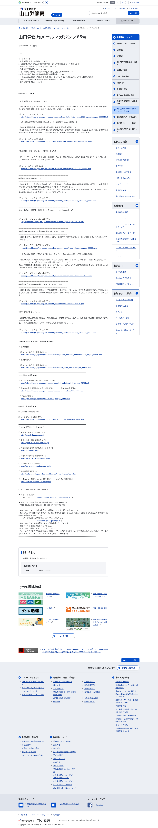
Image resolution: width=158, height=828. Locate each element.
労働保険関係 (89, 685)
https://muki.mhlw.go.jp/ (30, 451)
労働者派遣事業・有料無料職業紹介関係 (64, 693)
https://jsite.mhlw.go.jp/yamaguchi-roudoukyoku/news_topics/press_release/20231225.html (56, 276)
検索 (135, 13)
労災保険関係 (58, 689)
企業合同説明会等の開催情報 (33, 741)
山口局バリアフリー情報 (126, 123)
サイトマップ (134, 8)
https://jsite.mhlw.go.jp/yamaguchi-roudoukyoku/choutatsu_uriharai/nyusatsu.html (52, 419)
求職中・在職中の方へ (30, 748)
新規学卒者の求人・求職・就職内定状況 (127, 686)
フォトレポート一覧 (30, 691)
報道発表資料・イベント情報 (33, 695)
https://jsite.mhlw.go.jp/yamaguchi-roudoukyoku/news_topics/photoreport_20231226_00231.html (58, 332)
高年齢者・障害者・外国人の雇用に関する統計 (127, 710)
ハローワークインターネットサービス (126, 225)
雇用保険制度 (121, 190)
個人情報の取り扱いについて (127, 130)
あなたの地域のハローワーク (126, 331)
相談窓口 (118, 265)
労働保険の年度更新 (123, 172)
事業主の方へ (27, 745)
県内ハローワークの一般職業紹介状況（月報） (127, 701)
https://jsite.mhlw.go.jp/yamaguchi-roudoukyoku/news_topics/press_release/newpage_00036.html (59, 248)
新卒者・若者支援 (29, 752)
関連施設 (120, 56)
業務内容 (120, 50)
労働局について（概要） (126, 43)
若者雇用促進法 (122, 306)
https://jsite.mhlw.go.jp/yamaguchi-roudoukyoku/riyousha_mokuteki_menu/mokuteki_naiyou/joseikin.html (61, 354)
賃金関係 (56, 685)
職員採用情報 (122, 89)
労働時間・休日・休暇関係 (126, 715)
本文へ (107, 8)
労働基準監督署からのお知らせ (127, 102)
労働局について (124, 37)
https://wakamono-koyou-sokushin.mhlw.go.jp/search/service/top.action (48, 474)
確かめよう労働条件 (123, 278)
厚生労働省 (135, 2)
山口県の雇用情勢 (122, 682)
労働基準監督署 (122, 212)
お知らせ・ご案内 (123, 293)
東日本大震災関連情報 (125, 95)
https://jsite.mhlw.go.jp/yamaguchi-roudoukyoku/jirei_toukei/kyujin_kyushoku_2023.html (55, 383)
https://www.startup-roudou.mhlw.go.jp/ (36, 466)
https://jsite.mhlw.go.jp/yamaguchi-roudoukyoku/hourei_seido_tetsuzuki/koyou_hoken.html (56, 367)
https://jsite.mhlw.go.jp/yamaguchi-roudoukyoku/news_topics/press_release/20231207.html (56, 141)
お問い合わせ (119, 8)
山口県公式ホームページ (125, 233)
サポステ (119, 256)
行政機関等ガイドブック (125, 284)
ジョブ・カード (122, 184)
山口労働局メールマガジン (127, 117)
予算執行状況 (122, 70)
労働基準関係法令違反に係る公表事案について (127, 729)
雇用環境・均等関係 (92, 692)
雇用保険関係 (89, 689)
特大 (123, 2)
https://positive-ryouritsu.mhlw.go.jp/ (35, 443)
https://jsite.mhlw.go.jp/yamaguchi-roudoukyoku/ (53, 497)
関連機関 (118, 205)
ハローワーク (121, 218)
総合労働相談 (121, 272)
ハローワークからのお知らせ (126, 249)
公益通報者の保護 (91, 698)
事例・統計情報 (122, 678)
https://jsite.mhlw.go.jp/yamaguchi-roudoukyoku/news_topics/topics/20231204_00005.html (56, 169)
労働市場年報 (121, 706)
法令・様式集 (121, 148)
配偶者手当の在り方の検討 (126, 324)
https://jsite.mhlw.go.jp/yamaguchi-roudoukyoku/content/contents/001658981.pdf (52, 391)
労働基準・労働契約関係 (62, 682)
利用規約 (56, 815)
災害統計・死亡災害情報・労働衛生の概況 (127, 720)
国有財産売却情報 (122, 160)
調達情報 (119, 154)
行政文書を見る (123, 76)
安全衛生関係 (89, 682)
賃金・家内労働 (122, 725)
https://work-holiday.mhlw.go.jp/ (33, 435)
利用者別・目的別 (30, 737)
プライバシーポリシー (40, 815)
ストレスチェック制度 (124, 300)
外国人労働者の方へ (123, 178)
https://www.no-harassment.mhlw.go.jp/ (36, 482)
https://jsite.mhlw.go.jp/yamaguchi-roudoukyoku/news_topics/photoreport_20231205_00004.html (58, 201)
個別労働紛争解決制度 (61, 698)
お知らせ (120, 83)
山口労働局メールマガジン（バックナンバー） (127, 110)
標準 (112, 2)
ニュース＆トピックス (32, 678)
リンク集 (23, 815)
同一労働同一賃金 (122, 318)
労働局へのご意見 (128, 668)
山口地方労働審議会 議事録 (127, 63)
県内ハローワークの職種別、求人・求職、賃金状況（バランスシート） (127, 693)
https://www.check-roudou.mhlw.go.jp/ (35, 458)
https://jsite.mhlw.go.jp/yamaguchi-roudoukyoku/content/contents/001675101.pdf (52, 304)
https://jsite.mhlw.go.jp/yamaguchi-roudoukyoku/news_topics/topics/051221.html (52, 222)
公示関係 (56, 702)
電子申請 (119, 166)
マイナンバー (121, 312)
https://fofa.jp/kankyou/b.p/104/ (49, 521)
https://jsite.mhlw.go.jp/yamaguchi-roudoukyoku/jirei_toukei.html (45, 399)
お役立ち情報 (120, 141)
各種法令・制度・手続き (64, 678)
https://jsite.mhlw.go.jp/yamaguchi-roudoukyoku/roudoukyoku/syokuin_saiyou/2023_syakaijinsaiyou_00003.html (64, 117)
